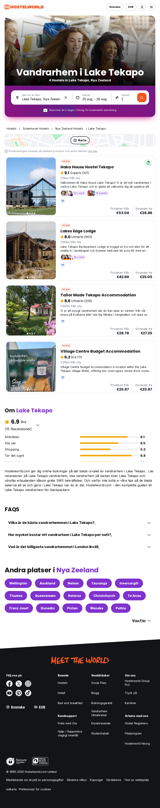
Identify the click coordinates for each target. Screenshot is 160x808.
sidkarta (11, 789)
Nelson (73, 583)
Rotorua (74, 596)
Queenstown (45, 596)
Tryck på (131, 693)
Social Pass (98, 682)
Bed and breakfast (70, 703)
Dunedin (48, 608)
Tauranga (99, 583)
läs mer (92, 151)
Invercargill (129, 583)
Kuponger (96, 780)
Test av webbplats (136, 780)
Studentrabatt (100, 733)
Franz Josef (18, 608)
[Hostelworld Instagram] (28, 684)
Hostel (66, 161)
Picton (72, 608)
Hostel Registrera (136, 723)
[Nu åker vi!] (142, 97)
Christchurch (104, 596)
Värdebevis (113, 780)
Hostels (63, 682)
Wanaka (96, 608)
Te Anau (134, 596)
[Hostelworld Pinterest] (19, 693)
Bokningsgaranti (101, 703)
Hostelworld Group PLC (137, 682)
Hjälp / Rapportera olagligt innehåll (70, 733)
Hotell (61, 693)
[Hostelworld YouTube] (9, 693)
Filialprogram (133, 733)
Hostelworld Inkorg (137, 743)
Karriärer (130, 703)
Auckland (47, 583)
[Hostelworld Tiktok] (28, 693)
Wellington (18, 583)
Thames (15, 596)
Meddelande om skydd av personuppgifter (35, 780)
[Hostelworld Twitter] (19, 684)
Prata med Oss (67, 723)
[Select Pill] (142, 7)
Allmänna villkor (77, 780)
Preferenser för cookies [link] (35, 789)
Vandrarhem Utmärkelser (99, 713)
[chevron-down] (38, 425)
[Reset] (65, 97)
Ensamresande (100, 723)
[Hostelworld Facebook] (9, 684)
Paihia (121, 608)
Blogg (95, 693)
